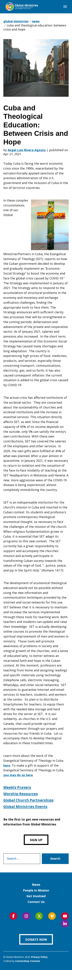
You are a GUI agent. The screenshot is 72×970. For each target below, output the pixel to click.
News (36, 885)
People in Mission (36, 890)
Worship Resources (20, 793)
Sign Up (36, 840)
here (6, 765)
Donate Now (36, 939)
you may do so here (18, 775)
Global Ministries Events (25, 806)
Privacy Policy (39, 957)
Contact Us (36, 902)
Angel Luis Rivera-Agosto (27, 150)
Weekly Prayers (17, 787)
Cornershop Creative (27, 961)
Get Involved (36, 896)
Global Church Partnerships (28, 800)
